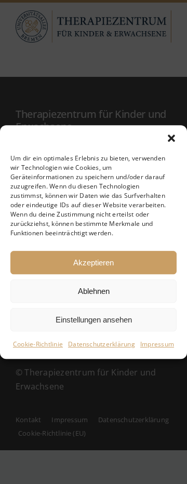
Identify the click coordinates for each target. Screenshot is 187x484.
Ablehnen (94, 291)
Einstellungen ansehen (94, 319)
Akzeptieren (93, 262)
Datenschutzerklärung (101, 344)
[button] (171, 138)
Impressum (157, 344)
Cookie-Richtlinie (38, 344)
